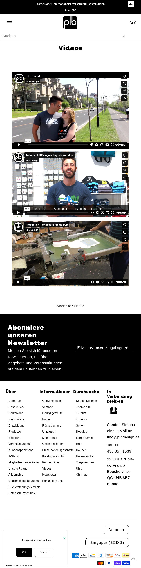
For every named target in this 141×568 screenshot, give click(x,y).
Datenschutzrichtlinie (22, 493)
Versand (47, 407)
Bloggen (13, 437)
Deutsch (116, 530)
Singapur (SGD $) (107, 542)
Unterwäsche (84, 456)
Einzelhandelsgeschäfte (58, 450)
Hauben (81, 450)
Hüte (79, 443)
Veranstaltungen (19, 443)
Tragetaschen (85, 462)
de (131, 4)
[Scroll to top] (133, 558)
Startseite (64, 305)
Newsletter (49, 474)
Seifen (80, 425)
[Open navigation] (16, 22)
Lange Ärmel (84, 437)
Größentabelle (51, 400)
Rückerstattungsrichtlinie (24, 487)
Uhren (80, 468)
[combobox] (70, 35)
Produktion (15, 431)
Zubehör (81, 419)
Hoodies (81, 431)
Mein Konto (49, 437)
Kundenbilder (51, 462)
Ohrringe (81, 474)
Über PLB (14, 400)
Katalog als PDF (53, 456)
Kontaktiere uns (52, 480)
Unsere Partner (18, 468)
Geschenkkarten (53, 443)
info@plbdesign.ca (123, 437)
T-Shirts (81, 413)
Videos (46, 468)
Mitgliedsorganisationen (24, 462)
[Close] (64, 536)
